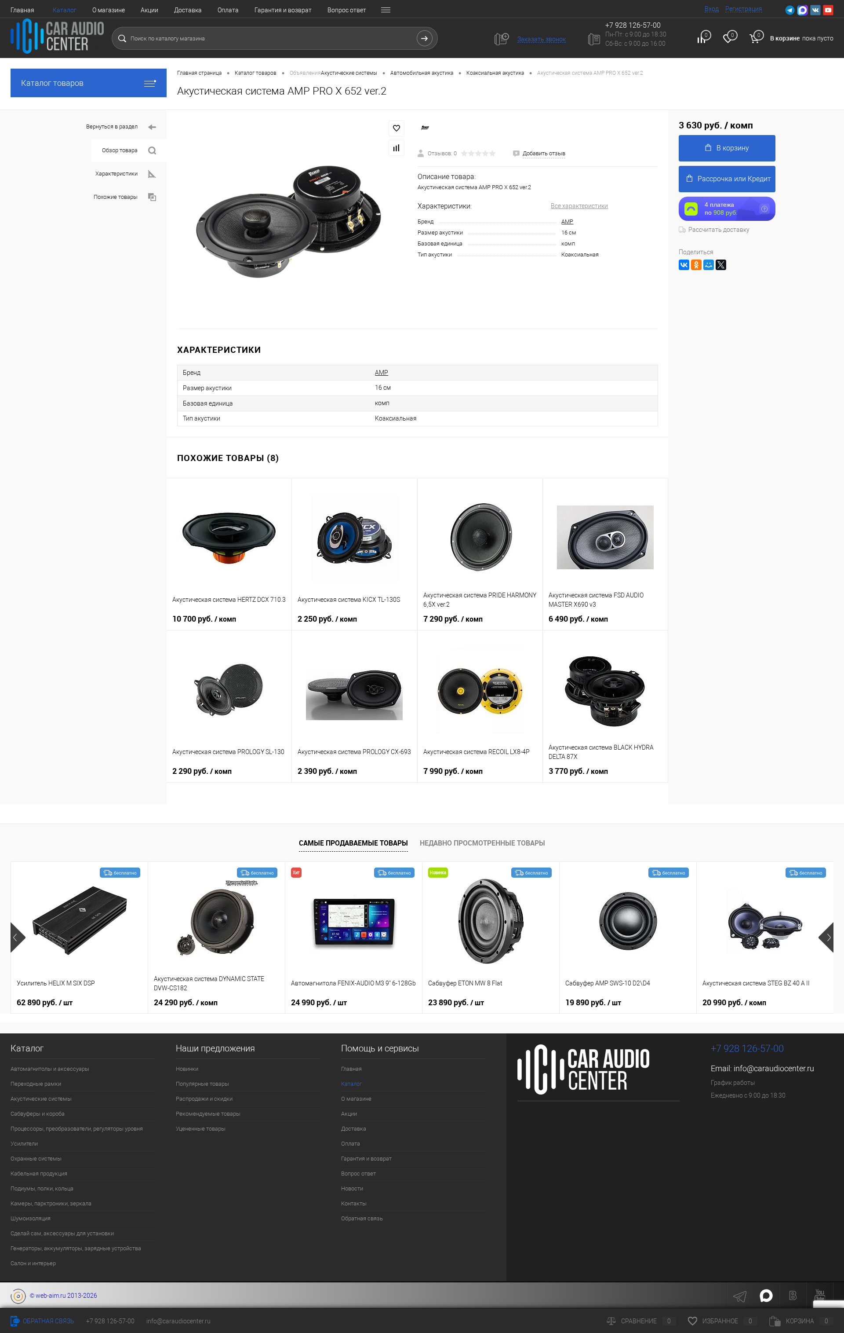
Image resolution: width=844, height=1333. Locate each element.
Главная (22, 10)
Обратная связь (362, 1218)
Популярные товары (202, 1083)
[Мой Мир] (708, 265)
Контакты (354, 1203)
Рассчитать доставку (718, 229)
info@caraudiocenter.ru (774, 1068)
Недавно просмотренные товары (482, 843)
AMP (567, 221)
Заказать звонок (541, 39)
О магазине (108, 10)
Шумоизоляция (31, 1218)
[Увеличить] (292, 219)
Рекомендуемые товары (208, 1113)
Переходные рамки (36, 1083)
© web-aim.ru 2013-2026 (61, 1295)
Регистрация (743, 8)
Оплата (228, 10)
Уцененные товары (201, 1128)
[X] (721, 265)
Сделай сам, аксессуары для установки (62, 1233)
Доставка (188, 10)
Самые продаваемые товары (353, 843)
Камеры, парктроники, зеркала (51, 1203)
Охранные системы (36, 1158)
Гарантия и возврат (283, 10)
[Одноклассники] (696, 265)
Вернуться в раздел (112, 126)
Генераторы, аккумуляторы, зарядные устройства (76, 1248)
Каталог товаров (52, 83)
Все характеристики (579, 205)
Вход (712, 8)
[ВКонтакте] (684, 265)
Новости (352, 1188)
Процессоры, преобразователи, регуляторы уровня (77, 1128)
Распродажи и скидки (204, 1098)
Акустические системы (41, 1098)
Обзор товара (120, 150)
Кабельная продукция (39, 1173)
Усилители (24, 1143)
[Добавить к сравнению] (396, 148)
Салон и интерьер (33, 1263)
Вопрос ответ (346, 10)
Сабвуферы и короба (38, 1113)
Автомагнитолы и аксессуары (50, 1069)
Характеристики (116, 173)
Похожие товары (116, 197)
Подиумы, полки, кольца (42, 1188)
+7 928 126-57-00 (747, 1048)
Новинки (187, 1069)
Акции (149, 10)
